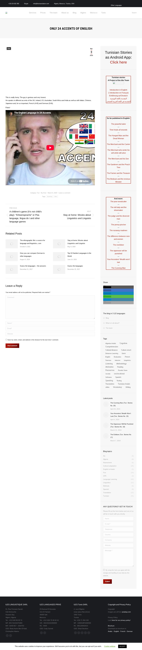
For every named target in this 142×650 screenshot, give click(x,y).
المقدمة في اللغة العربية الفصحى (118, 101)
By (43, 193)
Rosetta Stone (122, 370)
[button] (107, 287)
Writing (127, 387)
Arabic (110, 631)
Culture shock (126, 350)
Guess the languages (75, 266)
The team (109, 328)
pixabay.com (126, 612)
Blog (107, 318)
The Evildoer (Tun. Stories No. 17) (121, 436)
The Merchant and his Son (118, 159)
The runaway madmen (118, 230)
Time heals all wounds (118, 130)
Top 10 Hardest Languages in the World (79, 254)
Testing (118, 380)
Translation (109, 384)
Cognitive (123, 343)
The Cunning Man (118, 268)
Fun (9, 48)
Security (107, 373)
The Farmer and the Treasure (118, 173)
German (108, 360)
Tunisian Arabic (124, 384)
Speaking (49, 196)
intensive (117, 360)
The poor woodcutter (118, 201)
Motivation (109, 367)
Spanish (118, 377)
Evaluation (117, 357)
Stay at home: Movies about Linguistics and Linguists (77, 241)
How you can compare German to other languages (32, 254)
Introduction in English (118, 90)
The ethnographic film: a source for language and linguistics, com (32, 241)
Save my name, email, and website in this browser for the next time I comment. (33, 340)
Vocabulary (117, 387)
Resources (109, 370)
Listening (108, 363)
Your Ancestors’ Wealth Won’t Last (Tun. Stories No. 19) (120, 415)
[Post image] (12, 243)
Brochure (111, 626)
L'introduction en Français (118, 93)
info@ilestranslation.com (41, 3)
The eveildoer (118, 245)
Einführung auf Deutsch (118, 96)
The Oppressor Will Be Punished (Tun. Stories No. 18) (121, 425)
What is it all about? (112, 323)
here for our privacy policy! (121, 620)
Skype (26, 3)
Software (108, 377)
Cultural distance (111, 350)
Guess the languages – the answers (33, 266)
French (127, 357)
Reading (120, 367)
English (107, 357)
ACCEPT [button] (122, 646)
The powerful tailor (118, 124)
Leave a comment (64, 193)
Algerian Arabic (110, 343)
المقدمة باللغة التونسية (118, 99)
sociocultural (119, 373)
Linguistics (127, 360)
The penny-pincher (118, 225)
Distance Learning (111, 353)
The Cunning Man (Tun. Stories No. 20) (121, 404)
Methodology (121, 363)
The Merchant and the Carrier (118, 144)
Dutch (123, 353)
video (55, 196)
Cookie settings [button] (109, 646)
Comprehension (111, 346)
